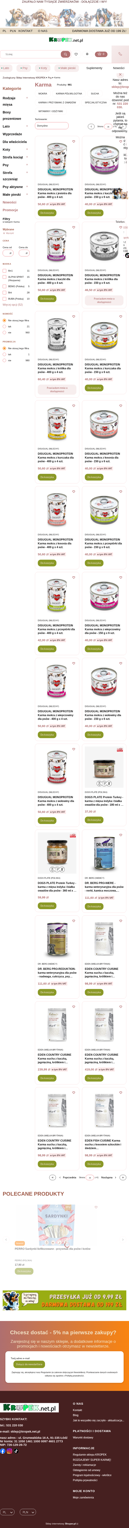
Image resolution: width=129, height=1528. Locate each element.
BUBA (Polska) (16, 298)
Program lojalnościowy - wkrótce (92, 1475)
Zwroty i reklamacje (84, 1464)
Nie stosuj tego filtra (18, 320)
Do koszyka (47, 213)
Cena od (7, 247)
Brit (10, 292)
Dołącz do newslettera (29, 1364)
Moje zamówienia (83, 1497)
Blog (75, 1415)
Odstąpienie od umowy (86, 1470)
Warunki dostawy (83, 1437)
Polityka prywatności (85, 1480)
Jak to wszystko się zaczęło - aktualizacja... (98, 1420)
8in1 (10, 270)
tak (9, 326)
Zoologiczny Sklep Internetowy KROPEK (24, 77)
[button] (65, 54)
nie (9, 332)
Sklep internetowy (61, 1523)
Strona (100, 126)
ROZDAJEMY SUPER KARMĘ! (92, 1459)
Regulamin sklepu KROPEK (90, 1454)
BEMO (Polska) (16, 286)
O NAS (42, 31)
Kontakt (77, 1410)
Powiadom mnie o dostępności (104, 300)
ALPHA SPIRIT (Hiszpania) (16, 279)
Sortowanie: (41, 119)
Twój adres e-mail (20, 1358)
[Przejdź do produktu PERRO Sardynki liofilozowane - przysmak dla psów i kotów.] (57, 1225)
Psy (50, 77)
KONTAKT (25, 31)
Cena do (23, 247)
